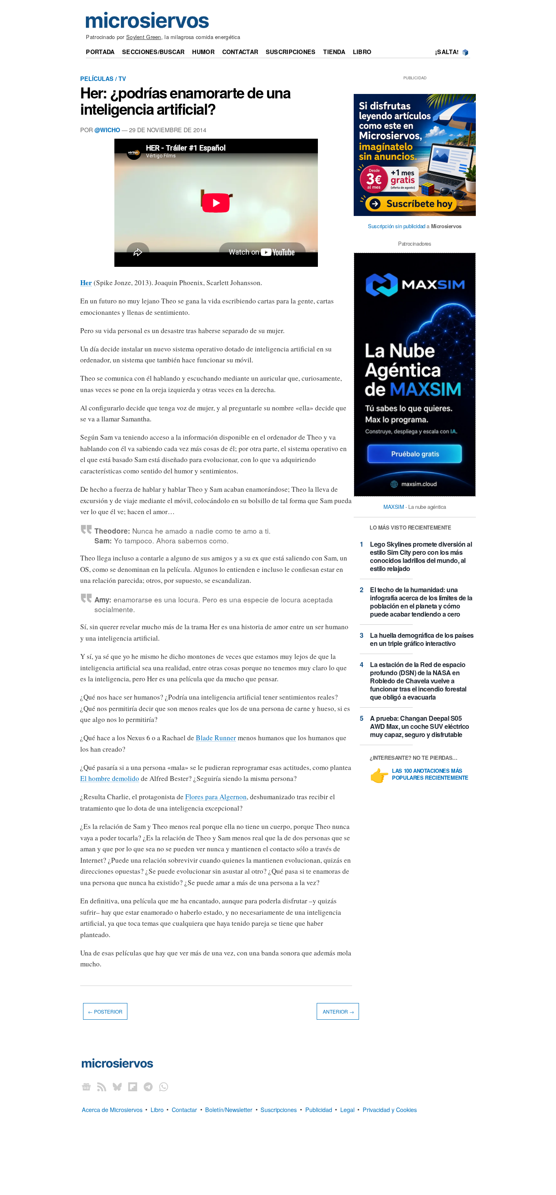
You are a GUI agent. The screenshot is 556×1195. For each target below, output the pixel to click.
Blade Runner (216, 737)
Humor (203, 52)
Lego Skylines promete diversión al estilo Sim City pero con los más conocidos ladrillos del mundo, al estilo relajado (421, 556)
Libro (362, 52)
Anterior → (338, 1011)
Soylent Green (143, 37)
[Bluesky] (117, 1086)
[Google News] (86, 1086)
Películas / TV (103, 78)
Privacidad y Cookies (390, 1109)
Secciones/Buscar (153, 52)
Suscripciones (291, 52)
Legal (347, 1109)
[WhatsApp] (163, 1086)
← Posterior (105, 1011)
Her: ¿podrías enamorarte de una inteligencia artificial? (185, 100)
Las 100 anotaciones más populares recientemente (430, 774)
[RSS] (101, 1086)
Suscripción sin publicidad (396, 226)
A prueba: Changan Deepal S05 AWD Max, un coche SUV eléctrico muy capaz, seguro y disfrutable (419, 726)
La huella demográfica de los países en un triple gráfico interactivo (422, 639)
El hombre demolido (109, 778)
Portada (100, 52)
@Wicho (107, 130)
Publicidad (318, 1109)
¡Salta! (447, 52)
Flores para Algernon (216, 796)
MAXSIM (393, 506)
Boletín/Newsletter (228, 1109)
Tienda (334, 52)
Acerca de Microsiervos (112, 1109)
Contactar (240, 52)
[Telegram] (148, 1086)
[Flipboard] (132, 1086)
